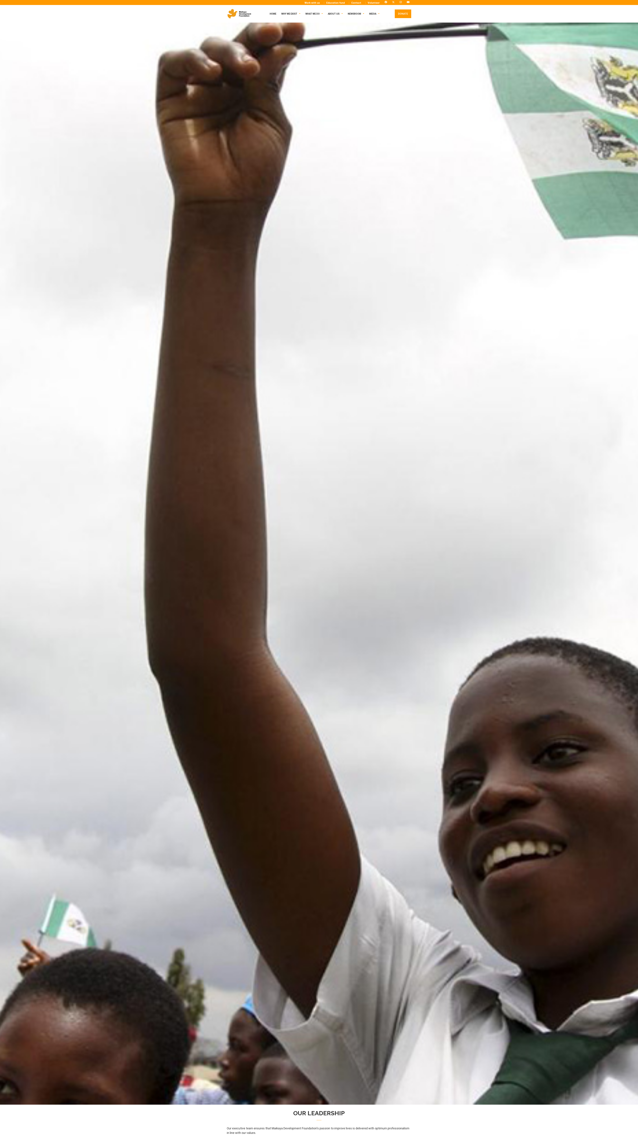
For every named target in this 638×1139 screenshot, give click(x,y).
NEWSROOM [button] (355, 13)
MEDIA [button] (373, 13)
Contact (356, 2)
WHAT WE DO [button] (312, 13)
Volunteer (374, 2)
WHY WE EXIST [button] (289, 13)
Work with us (312, 2)
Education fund (335, 2)
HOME (273, 13)
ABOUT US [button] (334, 13)
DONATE (403, 13)
